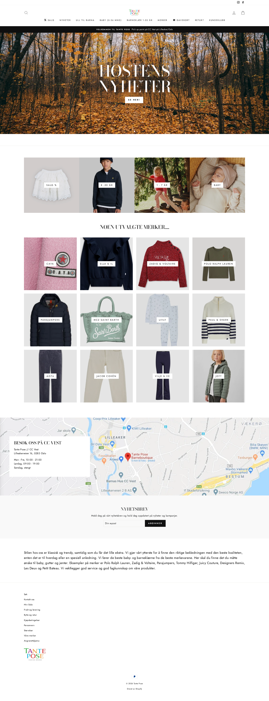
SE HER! (134, 99)
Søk (25, 594)
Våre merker (30, 635)
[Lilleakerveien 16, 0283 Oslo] (134, 456)
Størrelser (28, 630)
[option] (134, 29)
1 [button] (132, 131)
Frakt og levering (32, 609)
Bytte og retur (30, 614)
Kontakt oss (29, 599)
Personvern (29, 625)
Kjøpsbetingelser (32, 620)
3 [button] (137, 131)
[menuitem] (49, 20)
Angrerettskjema (31, 640)
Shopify (139, 688)
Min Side (28, 604)
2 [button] (134, 131)
